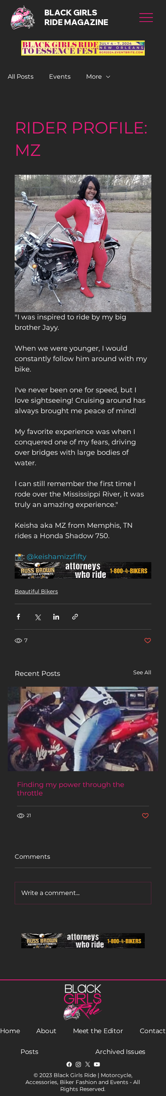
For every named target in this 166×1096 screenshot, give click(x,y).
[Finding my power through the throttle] (83, 729)
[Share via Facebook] (18, 616)
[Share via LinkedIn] (56, 616)
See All (142, 672)
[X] (87, 1064)
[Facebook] (69, 1064)
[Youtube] (96, 1064)
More (94, 76)
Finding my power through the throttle (70, 788)
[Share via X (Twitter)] (37, 616)
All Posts (21, 76)
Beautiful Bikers (36, 591)
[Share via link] (75, 616)
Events (60, 76)
